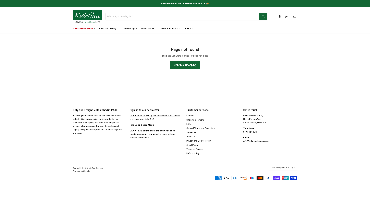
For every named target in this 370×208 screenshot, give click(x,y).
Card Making (128, 28)
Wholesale (191, 132)
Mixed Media (148, 28)
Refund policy (192, 153)
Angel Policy (192, 145)
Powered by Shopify (81, 171)
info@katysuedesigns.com (256, 141)
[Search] (263, 16)
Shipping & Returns (195, 120)
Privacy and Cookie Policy (198, 141)
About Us (190, 136)
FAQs (189, 124)
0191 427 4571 (250, 132)
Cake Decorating (107, 28)
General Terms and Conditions (200, 128)
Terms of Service (194, 149)
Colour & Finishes (169, 28)
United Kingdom (282, 168)
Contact (190, 115)
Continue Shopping (185, 64)
